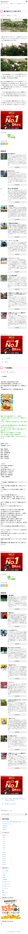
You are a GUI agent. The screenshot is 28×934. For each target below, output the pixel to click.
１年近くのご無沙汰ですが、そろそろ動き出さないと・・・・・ (17, 700)
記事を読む (18, 167)
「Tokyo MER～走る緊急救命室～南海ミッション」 (14, 821)
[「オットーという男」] (4, 243)
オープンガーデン (6, 884)
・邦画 (9, 372)
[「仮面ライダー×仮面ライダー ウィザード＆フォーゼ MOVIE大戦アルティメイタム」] (4, 295)
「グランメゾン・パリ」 (14, 258)
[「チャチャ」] (4, 685)
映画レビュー (10, 15)
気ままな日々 (4, 2)
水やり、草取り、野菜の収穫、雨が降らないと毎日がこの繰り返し (15, 799)
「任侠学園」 (11, 206)
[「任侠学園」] (4, 208)
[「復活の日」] (4, 615)
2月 (4, 847)
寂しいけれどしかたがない (14, 647)
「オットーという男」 (13, 240)
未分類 (15, 15)
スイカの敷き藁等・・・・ (14, 275)
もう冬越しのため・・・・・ (15, 736)
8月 (4, 837)
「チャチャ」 (11, 682)
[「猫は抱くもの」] (4, 667)
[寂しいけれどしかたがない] (4, 650)
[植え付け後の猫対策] (4, 191)
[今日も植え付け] (4, 156)
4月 (4, 845)
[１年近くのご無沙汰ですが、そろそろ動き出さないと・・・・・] (4, 702)
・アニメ (4, 873)
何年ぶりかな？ (12, 171)
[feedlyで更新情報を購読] (4, 144)
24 (13, 135)
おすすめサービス (6, 886)
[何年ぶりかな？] (4, 174)
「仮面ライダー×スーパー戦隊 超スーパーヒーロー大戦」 (17, 313)
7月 (4, 839)
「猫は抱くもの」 (12, 665)
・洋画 (3, 875)
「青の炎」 (4, 827)
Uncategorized (5, 881)
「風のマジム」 (12, 718)
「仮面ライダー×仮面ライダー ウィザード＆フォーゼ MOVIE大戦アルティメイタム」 (17, 294)
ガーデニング (5, 888)
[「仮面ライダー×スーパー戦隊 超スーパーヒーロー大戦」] (4, 315)
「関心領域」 (11, 595)
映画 (3, 890)
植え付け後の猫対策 (13, 188)
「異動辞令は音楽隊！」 (14, 223)
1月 (4, 849)
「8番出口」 (5, 825)
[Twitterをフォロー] (2, 144)
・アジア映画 (5, 870)
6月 (4, 841)
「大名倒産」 (8, 358)
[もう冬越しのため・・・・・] (4, 738)
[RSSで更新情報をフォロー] (7, 144)
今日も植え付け (12, 153)
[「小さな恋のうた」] (4, 633)
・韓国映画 (4, 879)
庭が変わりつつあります (10, 804)
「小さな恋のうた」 (13, 630)
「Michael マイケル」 (7, 823)
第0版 (19, 931)
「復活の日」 (11, 613)
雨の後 (6, 362)
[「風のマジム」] (4, 721)
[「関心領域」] (4, 598)
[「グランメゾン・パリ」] (4, 261)
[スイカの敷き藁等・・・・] (4, 278)
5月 (4, 843)
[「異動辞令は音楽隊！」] (4, 226)
